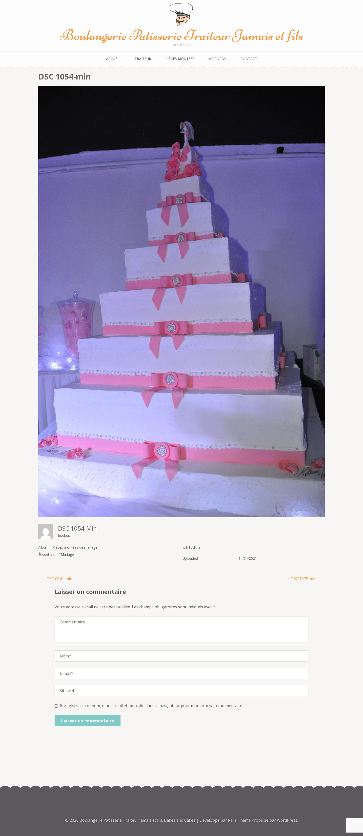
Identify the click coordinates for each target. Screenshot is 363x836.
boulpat (64, 535)
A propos (217, 58)
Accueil (113, 58)
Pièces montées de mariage (75, 547)
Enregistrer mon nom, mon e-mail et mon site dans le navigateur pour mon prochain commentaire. (151, 705)
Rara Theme (240, 820)
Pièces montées (180, 58)
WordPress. (287, 820)
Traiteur (143, 58)
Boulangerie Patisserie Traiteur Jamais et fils (181, 35)
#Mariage (66, 554)
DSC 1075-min (304, 578)
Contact (249, 58)
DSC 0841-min (59, 578)
